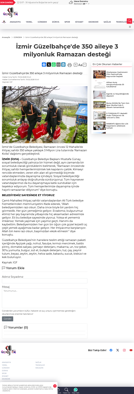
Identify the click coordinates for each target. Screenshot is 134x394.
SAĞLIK (107, 22)
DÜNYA (55, 22)
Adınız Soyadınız (12, 276)
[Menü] (130, 27)
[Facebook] (111, 350)
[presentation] (63, 2)
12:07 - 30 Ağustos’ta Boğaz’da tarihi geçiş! (38, 2)
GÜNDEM (42, 22)
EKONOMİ (93, 22)
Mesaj (6, 286)
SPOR (67, 22)
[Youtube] (131, 350)
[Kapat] (55, 386)
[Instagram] (124, 350)
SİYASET (79, 22)
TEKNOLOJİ (121, 22)
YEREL (29, 22)
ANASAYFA (15, 22)
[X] (117, 350)
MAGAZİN (39, 368)
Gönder (8, 319)
